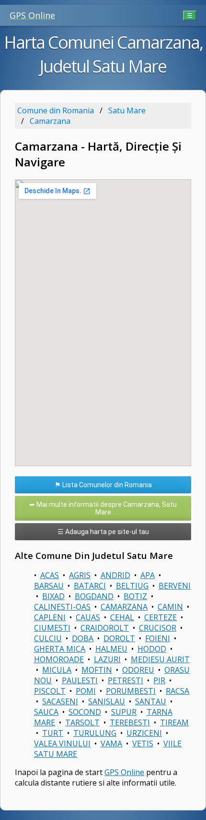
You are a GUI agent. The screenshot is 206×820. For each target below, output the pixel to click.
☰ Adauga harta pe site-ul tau (103, 532)
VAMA (111, 743)
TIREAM (174, 722)
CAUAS (88, 617)
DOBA (82, 638)
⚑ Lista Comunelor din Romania (103, 485)
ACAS (49, 575)
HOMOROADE (59, 659)
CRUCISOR (157, 628)
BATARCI (90, 585)
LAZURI (107, 659)
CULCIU (48, 638)
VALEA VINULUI (62, 743)
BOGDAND (94, 596)
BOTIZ (135, 596)
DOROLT (119, 638)
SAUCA (46, 712)
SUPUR (124, 712)
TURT (52, 733)
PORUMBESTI (131, 691)
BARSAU (49, 585)
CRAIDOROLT (104, 628)
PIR (159, 680)
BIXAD (53, 596)
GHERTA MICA (59, 649)
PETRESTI (125, 680)
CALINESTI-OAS (62, 606)
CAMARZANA (124, 606)
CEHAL (122, 617)
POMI (86, 691)
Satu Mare (127, 110)
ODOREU (138, 670)
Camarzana (50, 121)
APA (147, 575)
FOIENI (157, 638)
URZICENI (144, 733)
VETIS (142, 743)
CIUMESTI (52, 628)
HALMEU (111, 649)
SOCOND (85, 712)
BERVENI (175, 585)
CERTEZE (160, 617)
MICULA (56, 670)
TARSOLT (82, 722)
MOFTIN (96, 670)
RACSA (177, 691)
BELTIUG (132, 585)
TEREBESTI (130, 722)
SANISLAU (106, 701)
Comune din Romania (55, 110)
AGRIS (80, 575)
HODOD (151, 649)
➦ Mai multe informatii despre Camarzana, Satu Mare (103, 508)
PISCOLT (50, 691)
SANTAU (150, 701)
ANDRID (115, 575)
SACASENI (60, 701)
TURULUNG (94, 733)
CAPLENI (50, 617)
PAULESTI (80, 680)
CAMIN (170, 606)
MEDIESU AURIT (160, 659)
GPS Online (32, 15)
